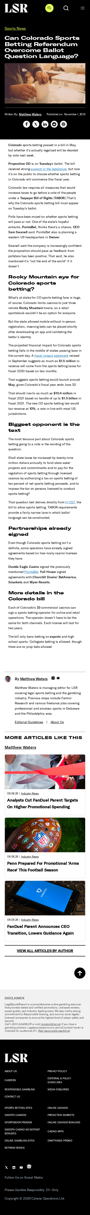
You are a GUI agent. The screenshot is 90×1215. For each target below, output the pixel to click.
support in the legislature (48, 169)
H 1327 (70, 502)
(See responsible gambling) (54, 1030)
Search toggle (66, 8)
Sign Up (49, 8)
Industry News (30, 793)
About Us (57, 722)
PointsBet (31, 572)
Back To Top (79, 973)
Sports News (15, 28)
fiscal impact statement (51, 356)
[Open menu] (82, 8)
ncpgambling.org (51, 1024)
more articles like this (43, 737)
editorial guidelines (29, 722)
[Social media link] (26, 124)
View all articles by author (45, 951)
